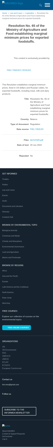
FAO (9, 70)
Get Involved (7, 436)
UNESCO (6, 356)
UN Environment (9, 350)
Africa (4, 271)
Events (5, 195)
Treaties (5, 179)
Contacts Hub (7, 217)
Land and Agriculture (10, 252)
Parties (5, 185)
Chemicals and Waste (11, 236)
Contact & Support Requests (13, 434)
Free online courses (18, 328)
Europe (5, 282)
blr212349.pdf (36, 140)
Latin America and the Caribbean (15, 287)
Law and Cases (16, 13)
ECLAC (5, 362)
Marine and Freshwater (11, 258)
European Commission (12, 368)
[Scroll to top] (44, 438)
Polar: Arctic (7, 298)
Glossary (5, 212)
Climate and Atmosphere (12, 241)
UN (3, 347)
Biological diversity (9, 230)
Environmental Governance (13, 247)
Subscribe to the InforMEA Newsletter (17, 411)
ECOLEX (27, 70)
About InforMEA (8, 431)
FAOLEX (17, 70)
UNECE (5, 359)
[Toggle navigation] (47, 4)
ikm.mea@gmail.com (10, 385)
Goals (4, 201)
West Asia (6, 303)
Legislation (29, 13)
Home (4, 13)
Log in (4, 439)
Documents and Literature (12, 206)
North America (8, 292)
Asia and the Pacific (10, 276)
